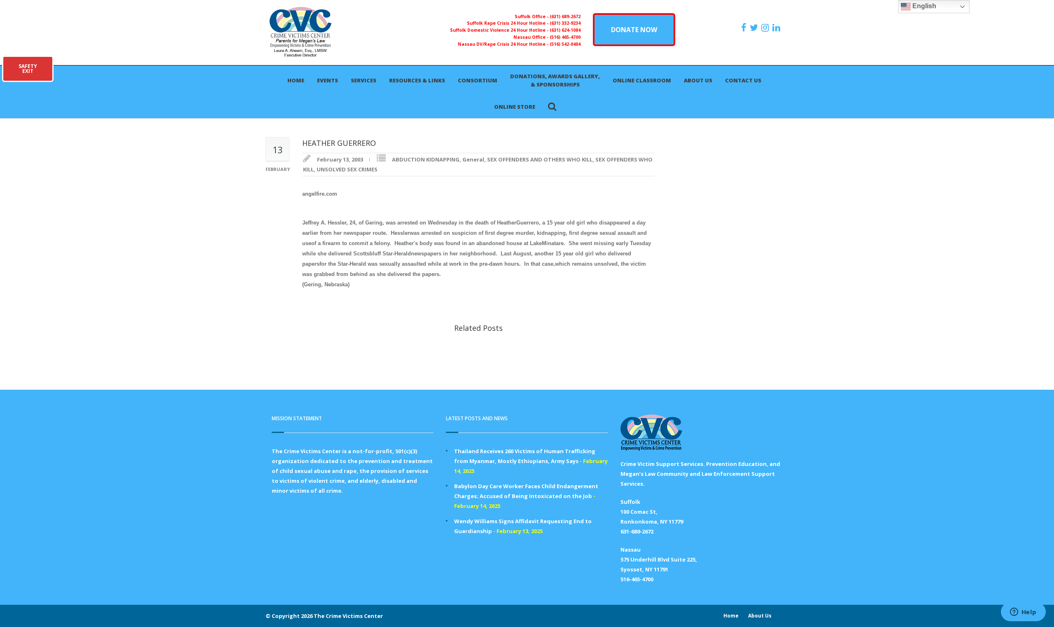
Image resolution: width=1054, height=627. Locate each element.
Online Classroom (642, 80)
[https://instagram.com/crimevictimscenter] (766, 27)
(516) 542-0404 (565, 44)
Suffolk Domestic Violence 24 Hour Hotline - (500, 30)
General (473, 159)
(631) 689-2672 (565, 16)
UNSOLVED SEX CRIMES (347, 169)
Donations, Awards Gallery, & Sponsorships (555, 80)
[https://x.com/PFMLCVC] (755, 27)
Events (327, 80)
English (923, 5)
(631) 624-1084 (565, 30)
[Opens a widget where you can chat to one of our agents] (1023, 612)
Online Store (514, 106)
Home (295, 80)
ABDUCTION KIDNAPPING (425, 159)
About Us (698, 80)
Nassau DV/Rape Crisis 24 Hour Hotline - (504, 44)
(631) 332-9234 (565, 23)
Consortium (477, 80)
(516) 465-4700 (565, 37)
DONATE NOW (634, 29)
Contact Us (743, 80)
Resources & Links (417, 80)
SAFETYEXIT (28, 69)
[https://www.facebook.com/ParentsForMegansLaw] (745, 27)
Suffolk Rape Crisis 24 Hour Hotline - (508, 23)
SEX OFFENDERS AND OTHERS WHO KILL (539, 159)
